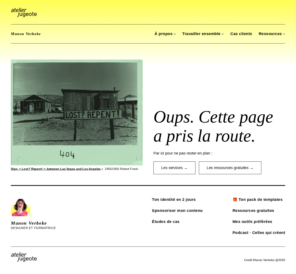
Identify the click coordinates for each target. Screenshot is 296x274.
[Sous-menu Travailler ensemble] (222, 34)
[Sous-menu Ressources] (284, 34)
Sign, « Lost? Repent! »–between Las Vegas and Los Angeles (56, 169)
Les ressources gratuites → (230, 168)
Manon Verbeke (26, 34)
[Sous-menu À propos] (175, 34)
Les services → (174, 168)
